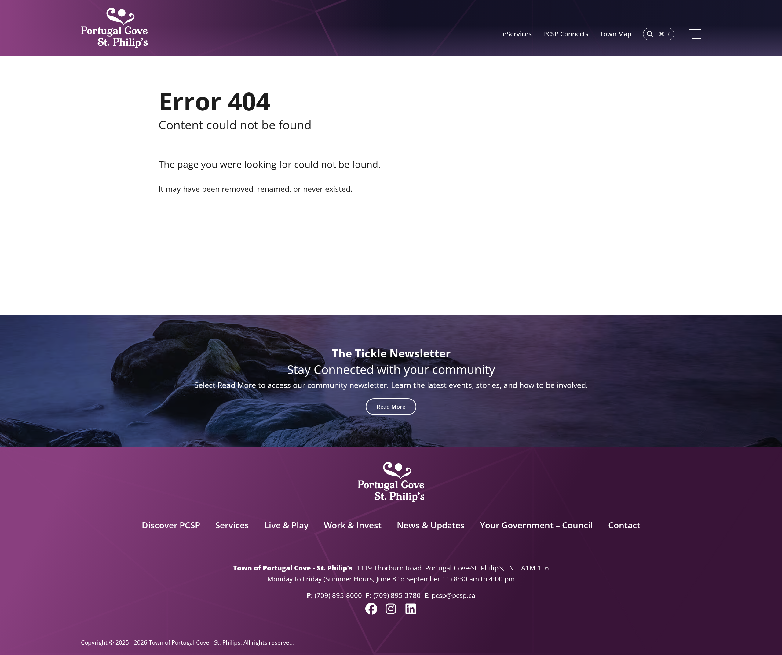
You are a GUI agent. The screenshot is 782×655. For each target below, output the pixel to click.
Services (232, 525)
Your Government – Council (536, 525)
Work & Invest (353, 525)
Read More (391, 406)
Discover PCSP (171, 525)
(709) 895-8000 (338, 595)
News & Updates (431, 525)
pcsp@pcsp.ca (453, 595)
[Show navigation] (693, 34)
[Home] (114, 28)
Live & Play (286, 525)
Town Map (615, 34)
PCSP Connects (565, 34)
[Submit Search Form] (610, 233)
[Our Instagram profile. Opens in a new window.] (391, 609)
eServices (517, 34)
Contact (624, 525)
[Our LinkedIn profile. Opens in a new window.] (411, 609)
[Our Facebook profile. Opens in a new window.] (371, 609)
